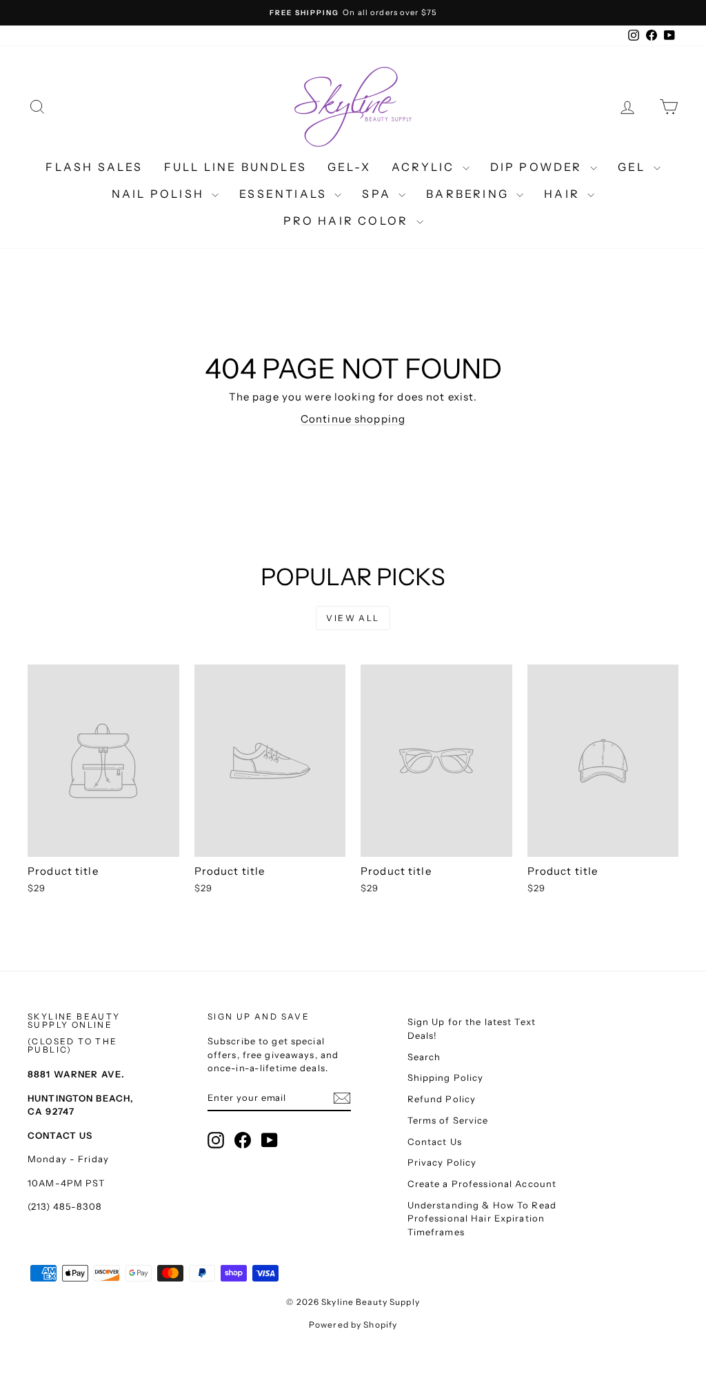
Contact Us (434, 1141)
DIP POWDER (538, 167)
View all (352, 618)
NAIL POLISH (160, 194)
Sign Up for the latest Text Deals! (471, 1028)
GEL (634, 167)
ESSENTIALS (285, 194)
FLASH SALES (94, 167)
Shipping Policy (445, 1077)
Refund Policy (441, 1098)
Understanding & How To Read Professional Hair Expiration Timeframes (481, 1218)
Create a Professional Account (482, 1183)
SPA (378, 194)
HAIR (564, 194)
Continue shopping (353, 418)
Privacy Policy (442, 1162)
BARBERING (469, 194)
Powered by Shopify (353, 1324)
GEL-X (349, 167)
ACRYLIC (425, 167)
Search (424, 1056)
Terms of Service (448, 1120)
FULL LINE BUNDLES (235, 167)
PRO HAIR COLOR (348, 220)
